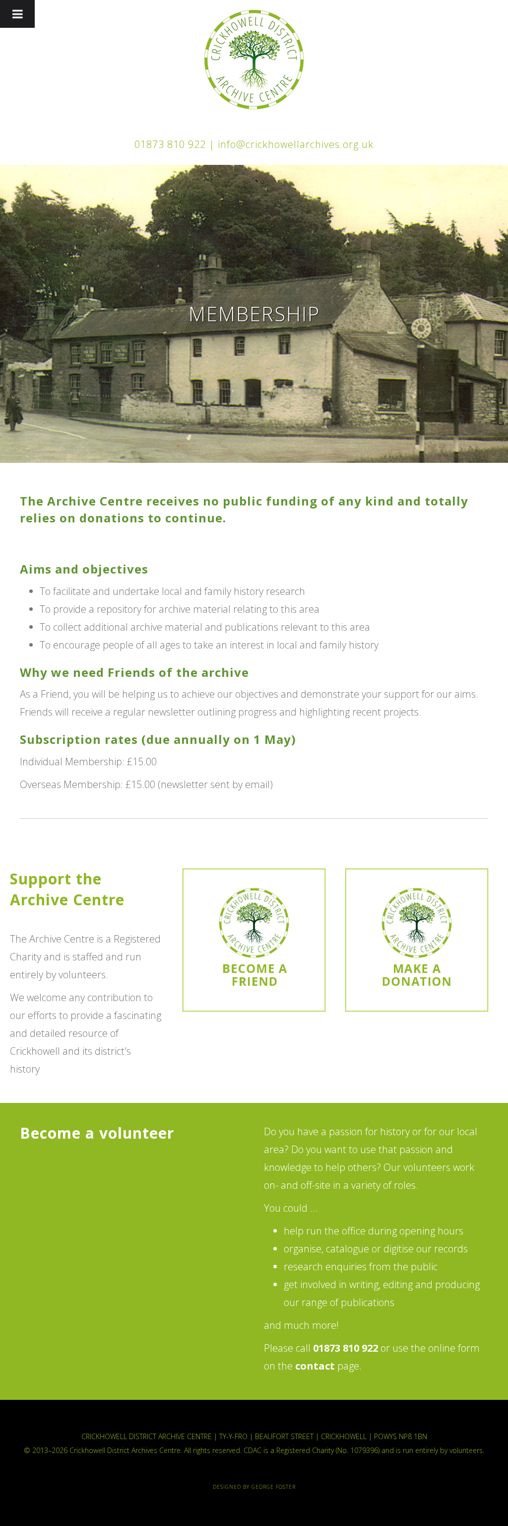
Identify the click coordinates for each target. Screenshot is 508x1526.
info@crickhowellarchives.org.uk (296, 144)
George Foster (274, 1486)
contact (315, 1366)
